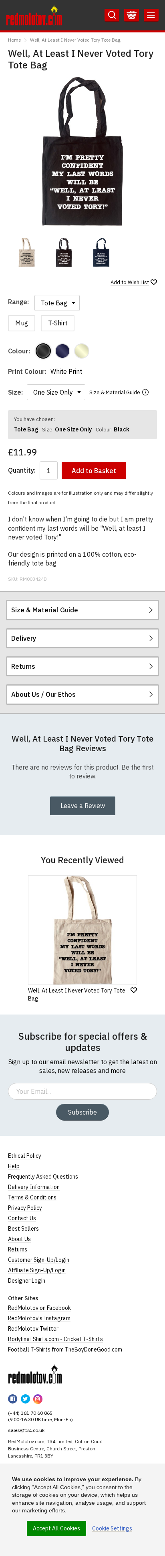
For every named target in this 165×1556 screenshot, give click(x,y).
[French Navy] (62, 351)
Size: (15, 392)
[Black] (43, 351)
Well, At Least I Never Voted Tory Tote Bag (75, 40)
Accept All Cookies (56, 1528)
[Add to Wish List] (134, 990)
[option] (26, 252)
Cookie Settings (112, 1528)
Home (14, 40)
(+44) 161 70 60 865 (30, 1413)
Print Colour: (27, 371)
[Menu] (151, 15)
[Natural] (81, 351)
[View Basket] (131, 15)
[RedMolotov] (35, 1374)
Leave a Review (82, 806)
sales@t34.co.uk (26, 1430)
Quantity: (22, 470)
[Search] (112, 15)
